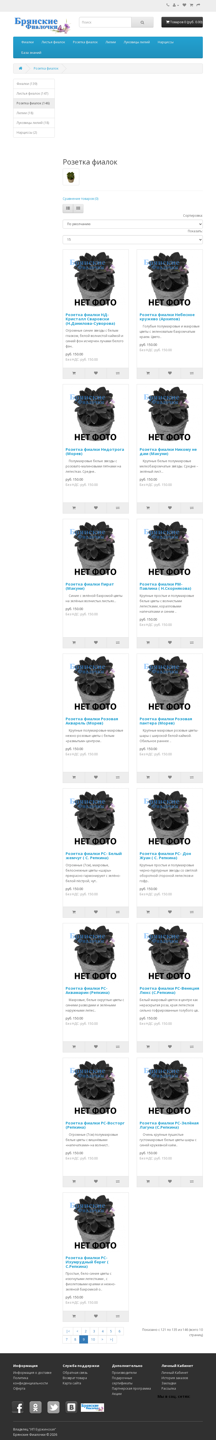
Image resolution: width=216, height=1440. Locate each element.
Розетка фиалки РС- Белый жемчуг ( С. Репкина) (94, 856)
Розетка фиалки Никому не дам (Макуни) (168, 451)
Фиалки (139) (27, 83)
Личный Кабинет (174, 1372)
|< (68, 1331)
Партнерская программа (131, 1388)
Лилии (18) (25, 113)
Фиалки (27, 42)
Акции (117, 1393)
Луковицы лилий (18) (33, 122)
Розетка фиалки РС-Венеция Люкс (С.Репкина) (169, 990)
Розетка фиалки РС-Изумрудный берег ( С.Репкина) (87, 1262)
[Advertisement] (34, 222)
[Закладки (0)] (184, 5)
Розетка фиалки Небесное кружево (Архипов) (167, 317)
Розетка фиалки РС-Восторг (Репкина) (95, 1125)
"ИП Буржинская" (42, 1429)
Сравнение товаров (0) (80, 198)
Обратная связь (75, 1372)
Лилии (111, 42)
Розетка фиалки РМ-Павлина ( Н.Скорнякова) (165, 586)
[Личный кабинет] (176, 5)
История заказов (174, 1378)
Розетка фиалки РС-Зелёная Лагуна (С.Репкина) (169, 1125)
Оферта (19, 1388)
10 (93, 1339)
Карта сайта (72, 1383)
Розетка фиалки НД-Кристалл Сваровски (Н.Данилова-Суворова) (90, 319)
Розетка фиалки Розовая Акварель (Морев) (92, 721)
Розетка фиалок (85, 42)
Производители (124, 1372)
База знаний (31, 52)
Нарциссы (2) (27, 132)
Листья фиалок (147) (32, 93)
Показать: (195, 231)
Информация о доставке (32, 1372)
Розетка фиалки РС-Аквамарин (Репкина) (88, 990)
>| (112, 1339)
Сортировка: (193, 215)
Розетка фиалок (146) (33, 103)
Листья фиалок (53, 42)
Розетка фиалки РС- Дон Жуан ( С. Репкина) (165, 856)
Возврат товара (75, 1378)
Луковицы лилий (137, 42)
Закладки (168, 1383)
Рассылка (168, 1388)
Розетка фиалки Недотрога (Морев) (95, 451)
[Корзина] (191, 5)
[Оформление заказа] (198, 5)
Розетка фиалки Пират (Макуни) (90, 586)
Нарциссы (166, 42)
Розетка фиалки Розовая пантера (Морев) (166, 721)
